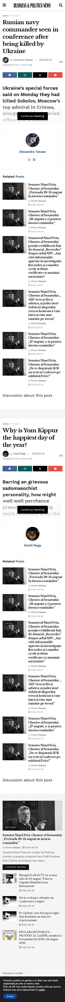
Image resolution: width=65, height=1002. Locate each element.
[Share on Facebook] (10, 75)
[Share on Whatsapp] (25, 75)
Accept (10, 996)
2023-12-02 (38, 453)
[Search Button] (60, 5)
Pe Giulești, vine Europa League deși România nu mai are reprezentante (39, 916)
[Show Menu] (4, 5)
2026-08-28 (36, 231)
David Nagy (20, 453)
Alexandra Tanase (23, 60)
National (9, 185)
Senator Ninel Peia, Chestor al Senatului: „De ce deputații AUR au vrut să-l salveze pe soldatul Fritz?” (44, 368)
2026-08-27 (36, 285)
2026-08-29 (36, 205)
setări (42, 989)
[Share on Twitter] (40, 75)
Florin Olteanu (38, 201)
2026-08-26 (36, 384)
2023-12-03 (45, 60)
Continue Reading (17, 866)
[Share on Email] (55, 75)
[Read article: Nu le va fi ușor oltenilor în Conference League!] (9, 901)
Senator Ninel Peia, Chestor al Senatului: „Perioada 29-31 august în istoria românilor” (32, 839)
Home (6, 16)
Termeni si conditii (13, 973)
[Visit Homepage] (32, 5)
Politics (15, 16)
